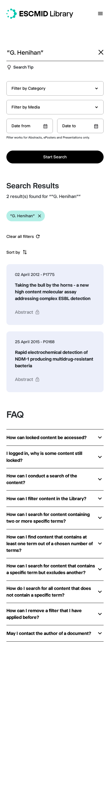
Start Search (55, 156)
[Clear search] (101, 52)
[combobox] (55, 88)
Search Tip (23, 67)
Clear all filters (20, 236)
